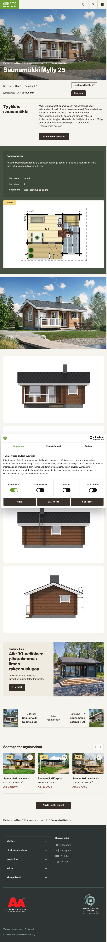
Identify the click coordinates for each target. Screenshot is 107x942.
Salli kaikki (87, 502)
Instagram (65, 850)
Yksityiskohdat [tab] (53, 446)
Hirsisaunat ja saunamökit (35, 63)
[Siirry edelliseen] (95, 747)
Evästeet (29, 929)
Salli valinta (53, 502)
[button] (53, 313)
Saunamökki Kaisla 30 (85, 778)
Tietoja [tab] (88, 446)
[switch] (40, 489)
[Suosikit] (83, 4)
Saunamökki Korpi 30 (50, 778)
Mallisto (17, 63)
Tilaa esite (78, 93)
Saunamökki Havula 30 (16, 778)
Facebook (65, 845)
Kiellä (19, 502)
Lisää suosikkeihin (82, 85)
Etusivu (6, 63)
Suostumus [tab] (18, 446)
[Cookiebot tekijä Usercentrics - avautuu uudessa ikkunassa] (91, 438)
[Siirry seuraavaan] (101, 747)
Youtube (64, 856)
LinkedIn (64, 861)
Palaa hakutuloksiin (53, 718)
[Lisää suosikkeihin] (30, 757)
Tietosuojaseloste (12, 929)
